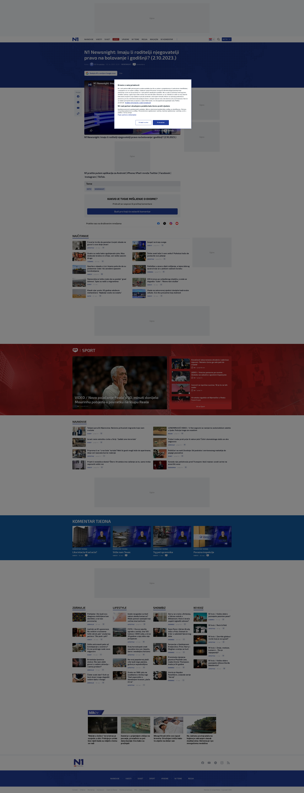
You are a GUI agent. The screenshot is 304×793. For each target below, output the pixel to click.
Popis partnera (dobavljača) (127, 115)
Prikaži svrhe (143, 122)
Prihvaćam (161, 122)
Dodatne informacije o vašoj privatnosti (138, 103)
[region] (152, 104)
